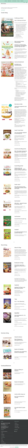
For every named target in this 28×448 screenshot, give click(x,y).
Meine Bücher (3, 437)
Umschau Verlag (17, 427)
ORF (1, 438)
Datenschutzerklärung (4, 431)
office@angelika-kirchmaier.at (5, 426)
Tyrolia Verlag (3, 9)
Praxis (2, 440)
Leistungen (2, 435)
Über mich (2, 441)
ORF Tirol (16, 423)
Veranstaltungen (3, 443)
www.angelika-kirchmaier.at (4, 427)
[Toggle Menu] (26, 2)
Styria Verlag (3, 10)
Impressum (2, 434)
